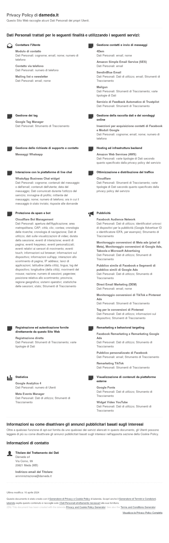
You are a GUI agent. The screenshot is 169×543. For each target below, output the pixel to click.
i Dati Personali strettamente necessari (79, 503)
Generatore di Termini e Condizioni (137, 498)
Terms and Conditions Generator (138, 507)
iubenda (11, 503)
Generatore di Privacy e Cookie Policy (69, 498)
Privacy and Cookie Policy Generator (85, 507)
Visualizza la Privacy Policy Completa (142, 512)
